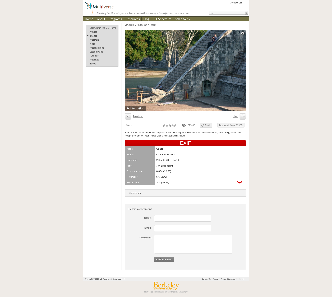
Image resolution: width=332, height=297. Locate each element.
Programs (115, 19)
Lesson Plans (96, 51)
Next (235, 116)
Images (93, 35)
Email (207, 125)
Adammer (183, 292)
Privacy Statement (228, 279)
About (101, 19)
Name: (148, 217)
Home (89, 19)
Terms (215, 279)
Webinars (94, 39)
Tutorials (94, 55)
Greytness (171, 292)
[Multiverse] (102, 8)
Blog (146, 19)
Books (93, 63)
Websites (94, 59)
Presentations (97, 47)
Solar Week (182, 19)
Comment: (146, 237)
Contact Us (206, 279)
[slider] (170, 125)
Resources (133, 19)
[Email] (245, 4)
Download (231, 125)
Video (92, 43)
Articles (93, 31)
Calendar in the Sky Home (103, 27)
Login (241, 279)
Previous (138, 116)
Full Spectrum (162, 19)
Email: (148, 227)
